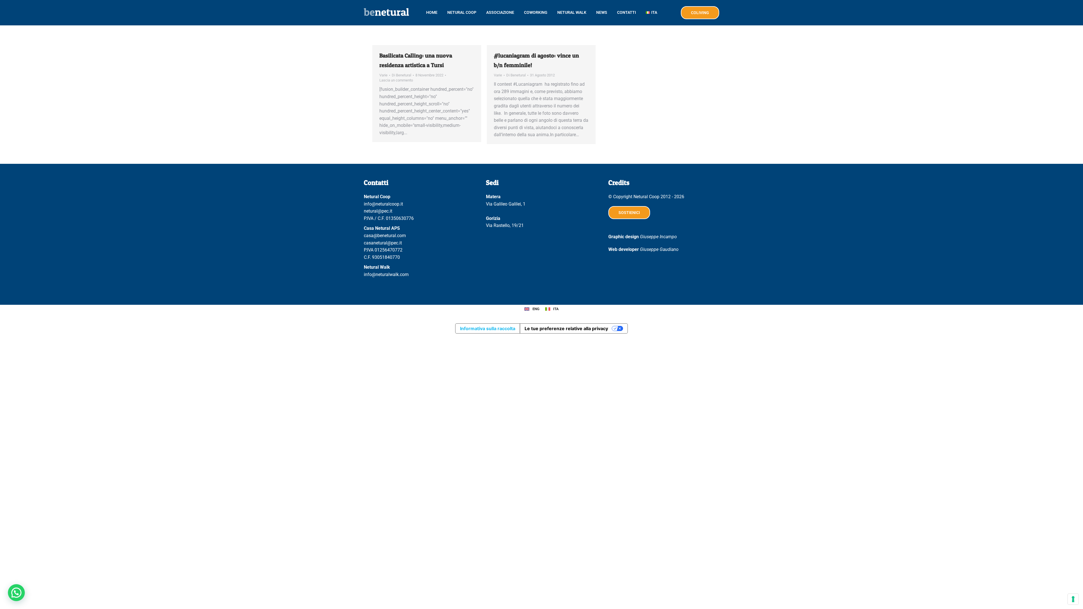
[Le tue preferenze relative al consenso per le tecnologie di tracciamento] (1073, 599)
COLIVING (700, 12)
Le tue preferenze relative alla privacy (566, 328)
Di (401, 75)
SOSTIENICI (629, 212)
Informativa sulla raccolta (487, 328)
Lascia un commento (396, 80)
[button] (16, 592)
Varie (383, 75)
